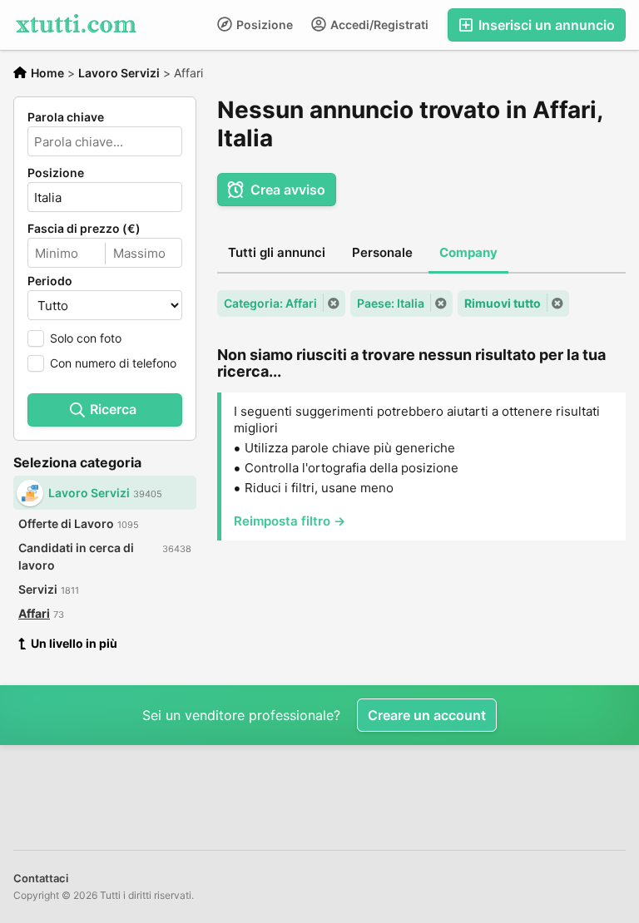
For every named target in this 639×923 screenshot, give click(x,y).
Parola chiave (65, 117)
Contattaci (40, 878)
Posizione (263, 24)
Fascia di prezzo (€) (84, 228)
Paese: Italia (390, 303)
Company (468, 252)
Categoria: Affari (270, 303)
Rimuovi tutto (502, 303)
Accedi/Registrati (378, 24)
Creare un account (427, 715)
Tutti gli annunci (276, 252)
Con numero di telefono (113, 363)
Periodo (49, 281)
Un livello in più (74, 643)
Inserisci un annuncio (545, 25)
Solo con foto (85, 338)
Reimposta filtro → (289, 521)
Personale (382, 252)
